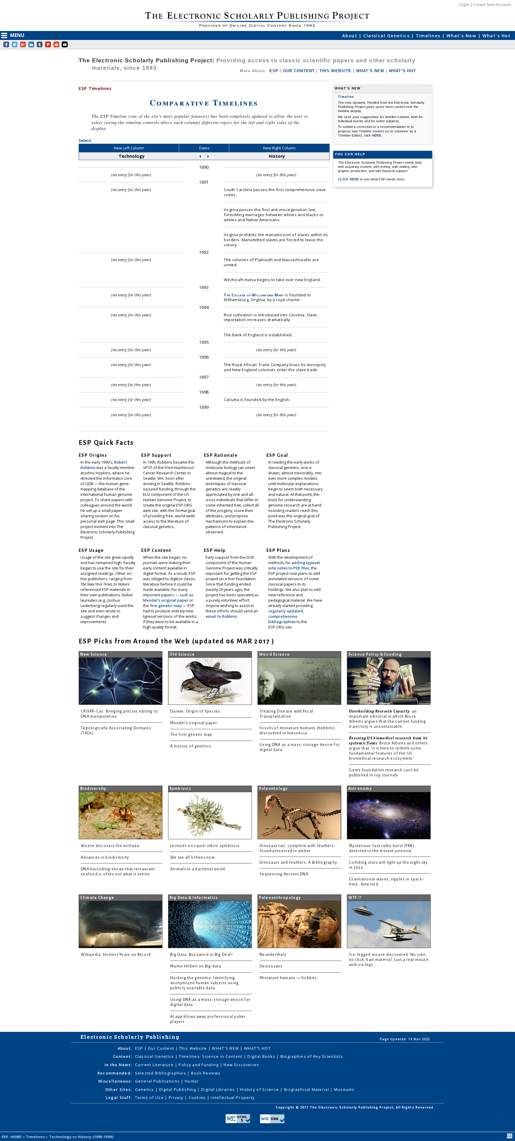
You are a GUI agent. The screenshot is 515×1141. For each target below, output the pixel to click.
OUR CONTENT (299, 71)
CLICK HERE (349, 179)
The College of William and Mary (254, 295)
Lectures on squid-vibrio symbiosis (205, 846)
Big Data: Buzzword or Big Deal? (201, 955)
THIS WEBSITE (335, 71)
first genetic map (166, 605)
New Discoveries (241, 1064)
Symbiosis (180, 789)
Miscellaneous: (115, 1081)
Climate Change (97, 898)
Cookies (198, 1097)
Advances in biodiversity (105, 857)
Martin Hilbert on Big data (195, 966)
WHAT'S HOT (402, 71)
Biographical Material (307, 1089)
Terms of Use (150, 1097)
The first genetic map (191, 735)
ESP (273, 71)
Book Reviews (206, 1073)
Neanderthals (273, 955)
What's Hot (497, 35)
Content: (122, 1056)
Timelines (429, 35)
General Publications (158, 1081)
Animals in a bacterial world (197, 869)
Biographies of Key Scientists (311, 1056)
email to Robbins (221, 616)
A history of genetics (191, 746)
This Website (193, 1048)
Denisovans (271, 966)
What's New (462, 35)
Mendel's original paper (166, 600)
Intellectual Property (233, 1097)
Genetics (145, 1089)
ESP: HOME (12, 1136)
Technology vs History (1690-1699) (81, 1136)
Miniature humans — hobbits (288, 978)
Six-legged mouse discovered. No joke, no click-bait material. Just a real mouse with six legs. (389, 960)
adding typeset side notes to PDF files (294, 565)
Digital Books (262, 1056)
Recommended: (114, 1073)
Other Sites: (118, 1089)
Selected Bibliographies (161, 1073)
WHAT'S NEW (370, 71)
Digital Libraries (218, 1089)
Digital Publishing (178, 1089)
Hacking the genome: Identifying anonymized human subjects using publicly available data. (204, 983)
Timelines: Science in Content (211, 1056)
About (350, 35)
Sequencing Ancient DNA (284, 874)
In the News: (118, 1064)
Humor (192, 1081)
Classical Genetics (387, 35)
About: (125, 1048)
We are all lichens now (192, 857)
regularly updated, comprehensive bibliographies (286, 616)
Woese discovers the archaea (110, 846)
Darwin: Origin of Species (195, 711)
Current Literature (155, 1064)
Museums (344, 1089)
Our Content (161, 1048)
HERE (376, 135)
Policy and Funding (199, 1064)
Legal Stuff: (119, 1097)
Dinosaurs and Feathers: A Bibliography (298, 862)
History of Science (260, 1089)
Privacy (177, 1097)
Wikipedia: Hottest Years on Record (116, 955)
